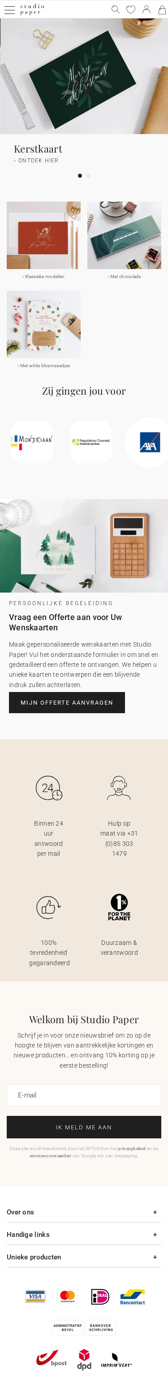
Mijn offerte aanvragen (67, 702)
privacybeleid (132, 1148)
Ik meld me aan (84, 1127)
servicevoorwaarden (50, 1155)
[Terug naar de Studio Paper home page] (32, 14)
